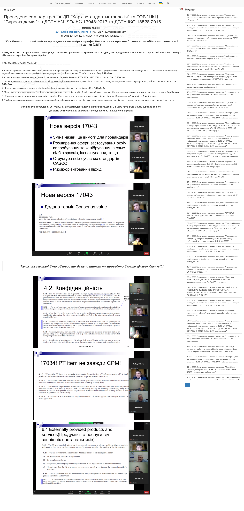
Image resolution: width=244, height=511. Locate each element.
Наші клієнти (126, 3)
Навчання (79, 3)
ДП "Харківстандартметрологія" (74, 31)
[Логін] (167, 3)
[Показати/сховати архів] (187, 385)
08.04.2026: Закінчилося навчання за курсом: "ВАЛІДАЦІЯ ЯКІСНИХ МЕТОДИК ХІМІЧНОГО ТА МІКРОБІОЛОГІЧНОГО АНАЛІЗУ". (211, 215)
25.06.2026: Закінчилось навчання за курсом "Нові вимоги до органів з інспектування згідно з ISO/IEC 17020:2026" (212, 57)
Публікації (140, 3)
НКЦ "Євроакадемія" (60, 3)
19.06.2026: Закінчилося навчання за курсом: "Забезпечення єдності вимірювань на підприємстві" (212, 85)
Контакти (151, 3)
